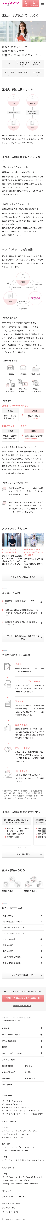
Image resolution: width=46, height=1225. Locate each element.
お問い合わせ (7, 1084)
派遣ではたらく (9, 915)
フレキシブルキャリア (10, 1134)
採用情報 (5, 1078)
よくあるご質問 (8, 72)
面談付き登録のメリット (22, 1005)
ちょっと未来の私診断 (12, 963)
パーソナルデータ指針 (10, 1212)
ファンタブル (33, 1131)
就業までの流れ (23, 72)
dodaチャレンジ (17, 1150)
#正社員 (5, 552)
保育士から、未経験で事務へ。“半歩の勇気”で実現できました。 (34, 562)
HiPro (42, 1160)
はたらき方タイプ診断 (12, 957)
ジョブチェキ (21, 1131)
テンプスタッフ (8, 1131)
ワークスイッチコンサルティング (27, 1177)
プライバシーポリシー (10, 1208)
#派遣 (31, 549)
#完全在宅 (12, 552)
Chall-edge (25, 1134)
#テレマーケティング (10, 549)
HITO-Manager (7, 1180)
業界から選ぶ (8, 891)
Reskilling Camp (8, 1183)
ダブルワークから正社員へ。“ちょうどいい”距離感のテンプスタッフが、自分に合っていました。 (12, 559)
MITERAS (18, 1180)
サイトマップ (30, 1078)
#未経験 (37, 549)
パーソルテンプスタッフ (11, 1104)
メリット (9, 64)
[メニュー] (42, 3)
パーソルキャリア (32, 1110)
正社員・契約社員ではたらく (14, 933)
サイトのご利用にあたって (12, 1203)
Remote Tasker (22, 1183)
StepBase (34, 1183)
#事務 (26, 549)
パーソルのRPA (7, 1177)
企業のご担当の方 (8, 1072)
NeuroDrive (32, 1160)
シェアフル (13, 1160)
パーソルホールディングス (12, 1101)
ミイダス (5, 1150)
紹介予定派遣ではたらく (12, 921)
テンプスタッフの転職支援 (23, 64)
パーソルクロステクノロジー (13, 1110)
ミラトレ (23, 1160)
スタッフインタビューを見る (23, 576)
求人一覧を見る (23, 854)
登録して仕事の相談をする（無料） (21, 998)
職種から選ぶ (30, 891)
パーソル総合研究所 (35, 1114)
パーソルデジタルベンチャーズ (14, 1114)
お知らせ (28, 1066)
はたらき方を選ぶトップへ (23, 975)
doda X (28, 1150)
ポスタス (27, 1180)
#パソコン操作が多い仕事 (33, 552)
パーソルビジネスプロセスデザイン (15, 1107)
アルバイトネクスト (9, 1196)
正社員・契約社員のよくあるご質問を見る (23, 637)
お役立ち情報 (7, 1066)
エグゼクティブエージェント (19, 1147)
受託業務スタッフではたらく (14, 927)
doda (4, 1147)
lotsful (4, 1160)
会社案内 (28, 1072)
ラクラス (22, 1196)
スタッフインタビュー (37, 64)
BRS (33, 1147)
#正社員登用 (28, 555)
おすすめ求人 (37, 72)
